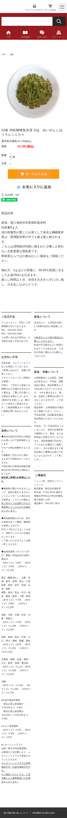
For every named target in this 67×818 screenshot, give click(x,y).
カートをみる (50, 10)
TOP (8, 37)
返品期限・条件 (12, 195)
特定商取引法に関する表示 (44, 813)
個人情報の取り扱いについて (16, 813)
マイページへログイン (34, 10)
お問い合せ (42, 37)
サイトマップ (58, 37)
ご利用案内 (25, 37)
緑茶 (12, 54)
